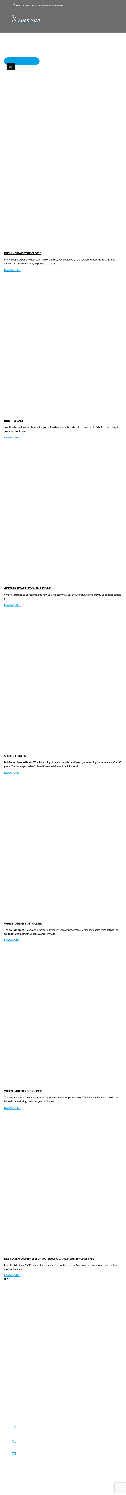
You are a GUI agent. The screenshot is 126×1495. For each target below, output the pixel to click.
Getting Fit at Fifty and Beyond (27, 588)
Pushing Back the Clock (22, 253)
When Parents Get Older (23, 923)
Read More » (12, 270)
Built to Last (13, 421)
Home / (78, 90)
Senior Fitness (15, 756)
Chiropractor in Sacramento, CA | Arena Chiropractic (38, 90)
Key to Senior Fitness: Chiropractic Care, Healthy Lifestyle (49, 1258)
